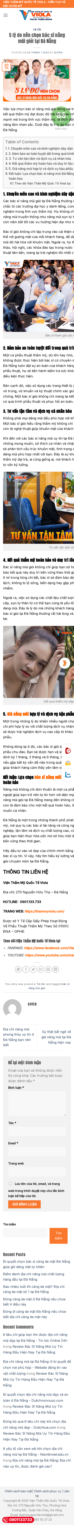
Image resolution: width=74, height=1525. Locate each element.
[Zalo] (68, 775)
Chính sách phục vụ (47, 1491)
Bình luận (16, 1087)
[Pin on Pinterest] (48, 969)
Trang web (16, 1163)
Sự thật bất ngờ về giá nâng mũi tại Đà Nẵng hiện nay (56, 1037)
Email (13, 1143)
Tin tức (37, 29)
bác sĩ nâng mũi (48, 777)
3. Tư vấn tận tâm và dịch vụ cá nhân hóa (40, 159)
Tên (12, 1123)
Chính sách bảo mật (18, 1491)
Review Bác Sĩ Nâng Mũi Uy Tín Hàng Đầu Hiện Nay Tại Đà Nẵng (35, 1379)
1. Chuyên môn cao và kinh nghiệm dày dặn (40, 149)
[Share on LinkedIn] (55, 969)
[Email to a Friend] (40, 969)
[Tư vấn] (68, 763)
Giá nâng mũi (18, 714)
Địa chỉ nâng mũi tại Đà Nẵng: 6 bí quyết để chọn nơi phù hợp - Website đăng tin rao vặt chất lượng (37, 1367)
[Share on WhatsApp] (18, 969)
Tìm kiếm (9, 1224)
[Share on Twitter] (33, 969)
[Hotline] (68, 750)
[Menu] (5, 15)
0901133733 (20, 1519)
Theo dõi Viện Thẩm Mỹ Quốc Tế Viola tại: (43, 183)
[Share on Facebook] (25, 969)
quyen (58, 52)
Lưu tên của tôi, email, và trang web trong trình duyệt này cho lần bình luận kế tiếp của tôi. (36, 1190)
